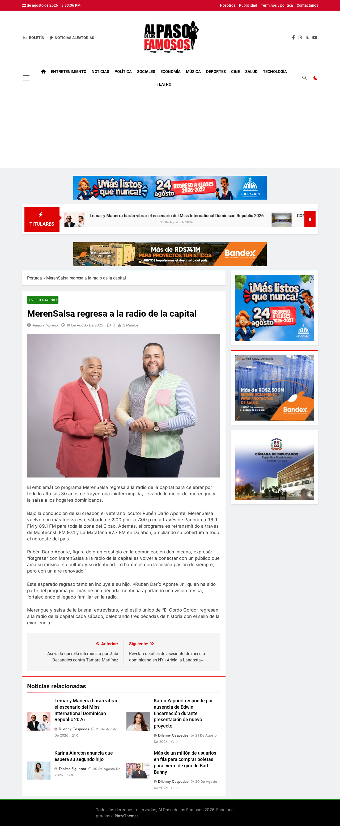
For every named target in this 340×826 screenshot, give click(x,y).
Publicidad (248, 5)
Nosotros (227, 5)
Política (123, 71)
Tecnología (275, 71)
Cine (235, 71)
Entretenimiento (68, 71)
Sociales (146, 71)
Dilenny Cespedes (74, 729)
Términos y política (277, 5)
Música (193, 71)
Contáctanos (307, 5)
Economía (170, 71)
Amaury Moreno (45, 325)
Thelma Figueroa (72, 768)
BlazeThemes (127, 816)
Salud (251, 71)
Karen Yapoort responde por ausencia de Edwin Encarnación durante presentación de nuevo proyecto (183, 713)
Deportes (216, 71)
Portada (34, 278)
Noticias (100, 71)
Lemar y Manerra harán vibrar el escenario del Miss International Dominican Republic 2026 (148, 215)
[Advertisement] (170, 130)
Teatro (164, 84)
